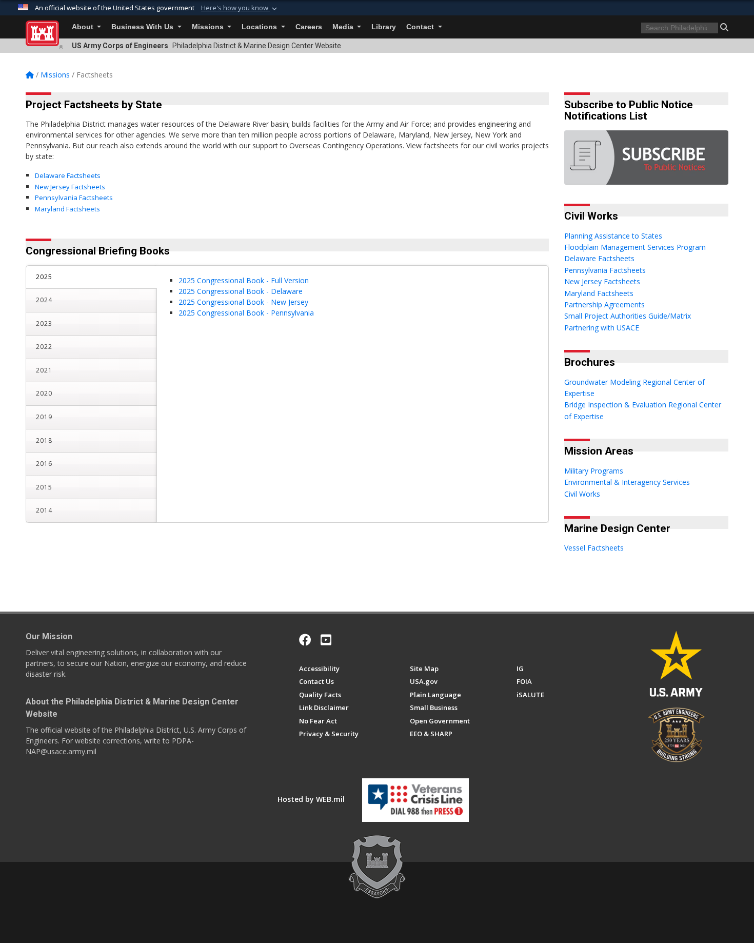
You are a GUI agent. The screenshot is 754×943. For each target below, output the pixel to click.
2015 (44, 487)
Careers (308, 27)
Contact (421, 27)
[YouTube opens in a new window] (326, 640)
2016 (44, 463)
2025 (44, 276)
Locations (260, 27)
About (83, 27)
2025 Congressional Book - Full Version (243, 280)
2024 (44, 300)
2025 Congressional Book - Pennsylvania (246, 313)
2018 (44, 440)
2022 (44, 346)
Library (383, 27)
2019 (44, 416)
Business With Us (143, 27)
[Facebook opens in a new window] (305, 640)
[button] (240, 8)
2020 (44, 393)
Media (343, 27)
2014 (44, 510)
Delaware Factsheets (68, 175)
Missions (209, 27)
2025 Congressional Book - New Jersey (243, 302)
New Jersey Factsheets (70, 186)
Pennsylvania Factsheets (74, 197)
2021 (44, 370)
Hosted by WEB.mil (311, 799)
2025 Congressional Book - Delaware (240, 291)
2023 (44, 323)
